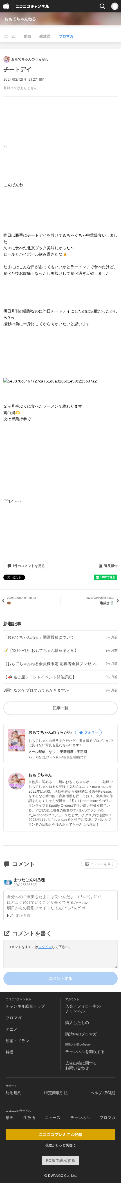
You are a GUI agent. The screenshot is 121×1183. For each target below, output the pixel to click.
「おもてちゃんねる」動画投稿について (38, 637)
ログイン (45, 947)
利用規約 (13, 1092)
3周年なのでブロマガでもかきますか (36, 690)
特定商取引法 (56, 1092)
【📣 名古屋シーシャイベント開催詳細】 (39, 677)
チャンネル (80, 1117)
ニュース (52, 1117)
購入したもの (77, 1022)
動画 (27, 36)
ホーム (9, 36)
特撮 (10, 1052)
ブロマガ (66, 36)
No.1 (10, 915)
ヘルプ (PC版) (102, 1092)
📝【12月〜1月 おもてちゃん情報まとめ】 (41, 650)
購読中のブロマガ (81, 1034)
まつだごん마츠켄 (29, 882)
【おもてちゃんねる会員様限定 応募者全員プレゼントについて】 (51, 664)
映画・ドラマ (17, 1040)
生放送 (44, 36)
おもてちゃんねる (20, 18)
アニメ (11, 1029)
